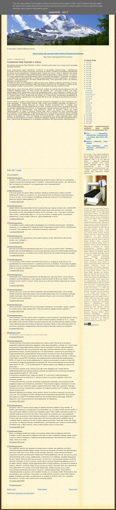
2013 (87, 88)
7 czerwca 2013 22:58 (16, 255)
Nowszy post (11, 489)
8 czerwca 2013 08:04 (16, 285)
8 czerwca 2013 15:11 (16, 328)
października (89, 94)
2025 (87, 64)
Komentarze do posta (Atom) (24, 493)
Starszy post (73, 489)
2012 (87, 115)
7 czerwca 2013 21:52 (16, 202)
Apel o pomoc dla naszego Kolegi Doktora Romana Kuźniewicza (58, 54)
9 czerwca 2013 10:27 (16, 337)
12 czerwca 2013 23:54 (16, 401)
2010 (87, 119)
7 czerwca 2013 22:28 (16, 242)
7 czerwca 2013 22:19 (16, 219)
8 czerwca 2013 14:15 (16, 300)
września (88, 96)
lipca (87, 101)
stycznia (88, 113)
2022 (87, 70)
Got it (65, 12)
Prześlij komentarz (15, 485)
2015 (87, 84)
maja (87, 105)
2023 (87, 68)
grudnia (88, 90)
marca (87, 109)
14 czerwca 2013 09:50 (16, 481)
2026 (87, 62)
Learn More (54, 12)
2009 (87, 121)
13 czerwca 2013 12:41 (16, 442)
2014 (87, 86)
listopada (88, 92)
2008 (87, 123)
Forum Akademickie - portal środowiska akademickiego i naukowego (97, 147)
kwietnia (88, 107)
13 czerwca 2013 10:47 (16, 427)
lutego (87, 111)
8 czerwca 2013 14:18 (16, 311)
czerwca (88, 103)
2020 (87, 74)
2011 (87, 117)
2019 (87, 76)
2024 (87, 66)
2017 (87, 80)
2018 (87, 78)
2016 (87, 82)
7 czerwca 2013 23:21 (16, 270)
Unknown (12, 333)
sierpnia (88, 99)
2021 (87, 72)
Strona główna (42, 489)
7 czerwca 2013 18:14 (16, 187)
